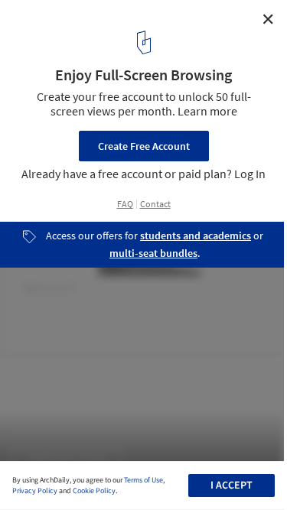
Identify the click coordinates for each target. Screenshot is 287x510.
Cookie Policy (94, 491)
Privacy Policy (34, 491)
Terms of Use (143, 480)
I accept (231, 485)
